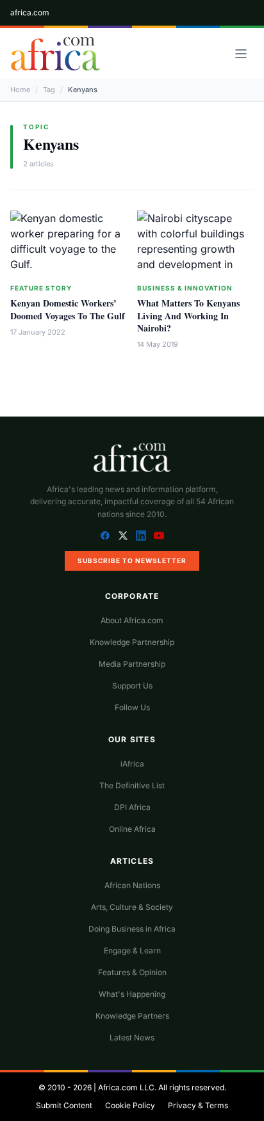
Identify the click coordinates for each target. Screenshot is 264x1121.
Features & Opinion (132, 972)
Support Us (132, 685)
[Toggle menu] (241, 54)
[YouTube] (159, 535)
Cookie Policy (130, 1105)
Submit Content (64, 1105)
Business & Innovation (185, 288)
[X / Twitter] (123, 535)
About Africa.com (132, 620)
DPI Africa (132, 807)
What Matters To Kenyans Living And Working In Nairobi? (188, 315)
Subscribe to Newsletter (132, 560)
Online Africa (132, 829)
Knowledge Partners (132, 1016)
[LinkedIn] (141, 535)
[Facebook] (105, 535)
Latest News (132, 1037)
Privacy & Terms (198, 1105)
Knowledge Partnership (132, 642)
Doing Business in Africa (132, 929)
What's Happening (132, 994)
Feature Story (41, 288)
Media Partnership (132, 664)
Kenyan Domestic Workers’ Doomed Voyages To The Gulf (67, 309)
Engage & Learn (132, 950)
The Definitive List (132, 785)
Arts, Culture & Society (132, 907)
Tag (49, 89)
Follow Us (132, 707)
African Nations (132, 885)
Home (20, 89)
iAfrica (132, 763)
